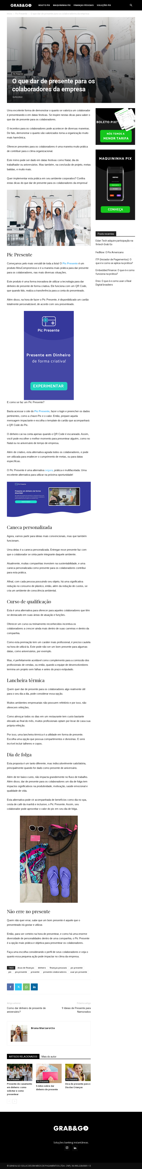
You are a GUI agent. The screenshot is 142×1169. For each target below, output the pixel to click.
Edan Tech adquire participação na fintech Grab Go (114, 242)
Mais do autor (49, 1056)
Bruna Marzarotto (43, 1028)
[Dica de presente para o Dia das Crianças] (78, 1072)
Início (9, 13)
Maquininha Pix (61, 5)
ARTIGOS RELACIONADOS (23, 1056)
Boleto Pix (44, 5)
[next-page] (14, 1101)
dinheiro (42, 967)
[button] (131, 5)
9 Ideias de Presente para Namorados (76, 1010)
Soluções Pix (104, 5)
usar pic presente (78, 972)
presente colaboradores (54, 972)
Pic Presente (21, 13)
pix (9, 972)
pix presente (21, 972)
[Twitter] (18, 986)
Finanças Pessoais (84, 5)
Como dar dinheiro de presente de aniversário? (26, 1010)
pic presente (77, 967)
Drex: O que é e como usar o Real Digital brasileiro (113, 283)
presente (35, 972)
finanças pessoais (58, 967)
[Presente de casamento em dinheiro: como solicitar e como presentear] (19, 1072)
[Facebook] (10, 986)
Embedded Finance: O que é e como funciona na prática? (115, 272)
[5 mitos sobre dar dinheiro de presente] (48, 1073)
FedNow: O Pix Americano (110, 252)
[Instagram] (67, 1148)
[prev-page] (9, 1101)
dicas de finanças (25, 967)
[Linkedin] (34, 986)
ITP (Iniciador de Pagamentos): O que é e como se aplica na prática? (114, 261)
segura (48, 470)
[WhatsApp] (26, 986)
